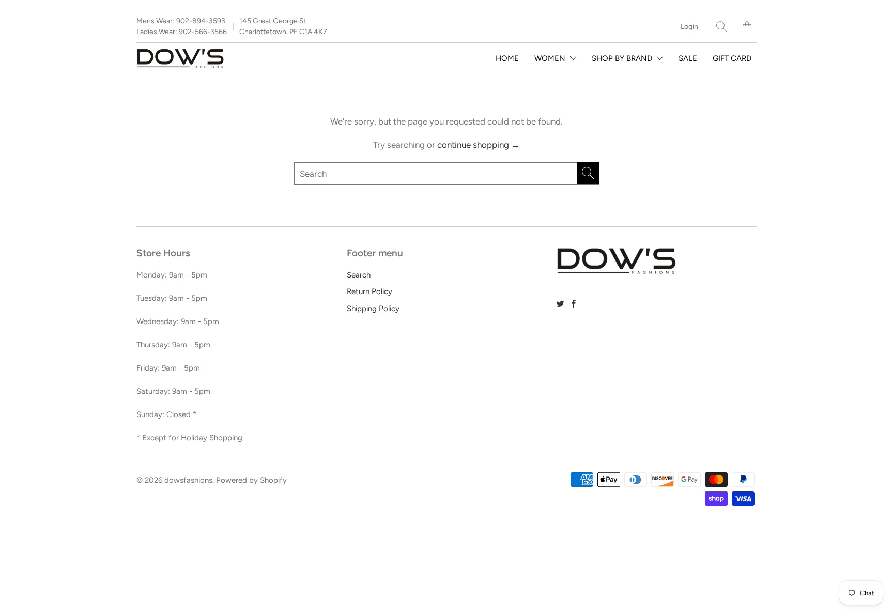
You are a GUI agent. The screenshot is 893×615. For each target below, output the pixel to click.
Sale (688, 58)
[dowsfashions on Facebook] (574, 304)
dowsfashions (188, 480)
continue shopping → (478, 145)
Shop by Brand (623, 58)
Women (550, 58)
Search (359, 275)
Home (507, 58)
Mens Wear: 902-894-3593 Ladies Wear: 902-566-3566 (181, 26)
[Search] (721, 26)
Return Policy (369, 291)
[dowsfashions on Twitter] (560, 304)
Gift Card (732, 58)
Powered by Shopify (251, 480)
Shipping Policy (373, 308)
